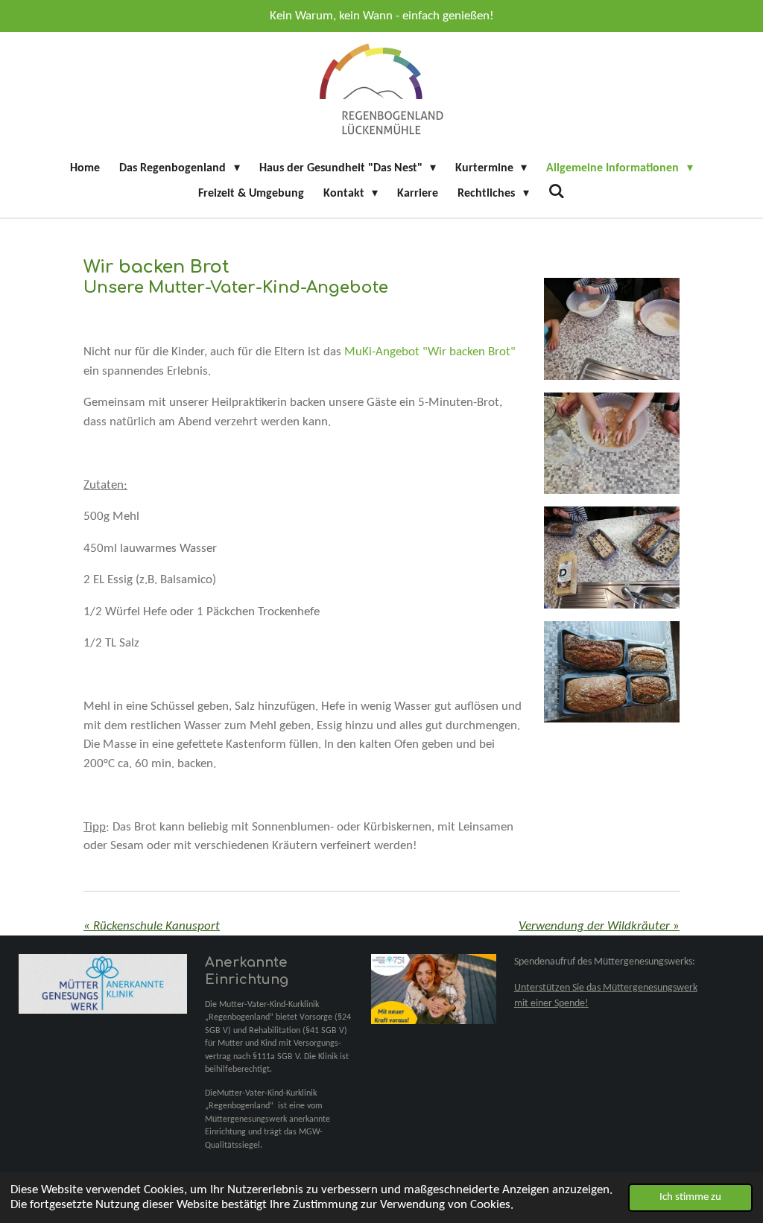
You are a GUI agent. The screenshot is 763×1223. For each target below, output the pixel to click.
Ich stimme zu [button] (690, 1197)
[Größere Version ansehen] (612, 329)
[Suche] (556, 192)
